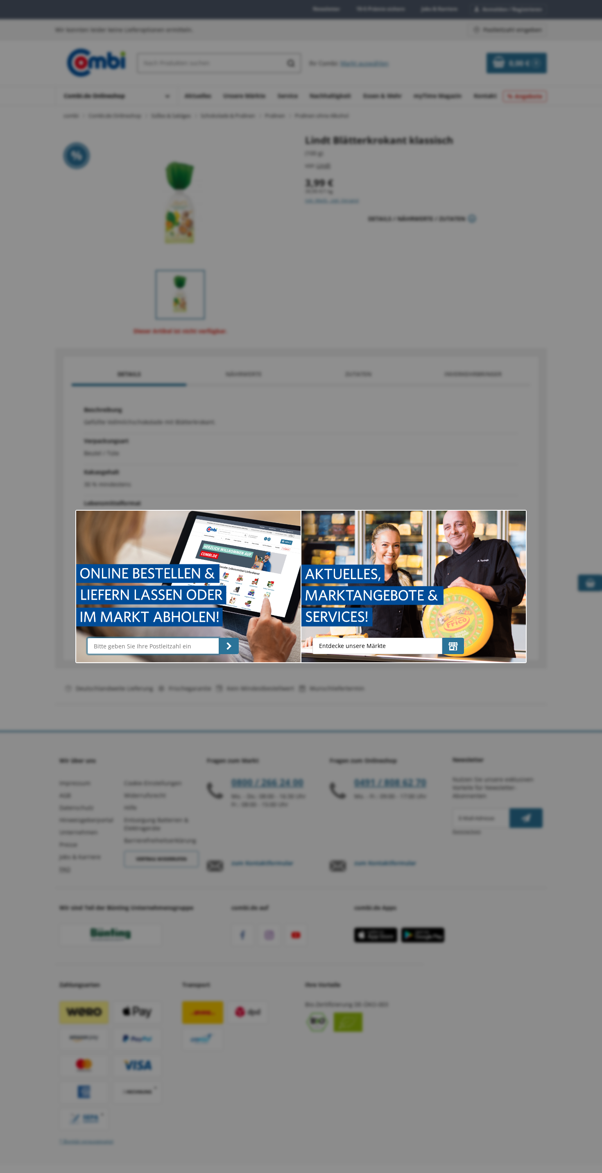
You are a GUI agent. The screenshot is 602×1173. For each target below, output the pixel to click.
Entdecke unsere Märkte (352, 646)
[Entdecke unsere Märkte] (453, 646)
